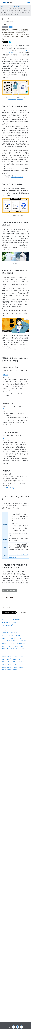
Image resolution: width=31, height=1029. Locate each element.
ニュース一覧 (6, 607)
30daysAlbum (13, 641)
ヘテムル (5, 641)
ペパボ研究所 (23, 641)
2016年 (15, 662)
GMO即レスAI (21, 643)
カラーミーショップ (8, 635)
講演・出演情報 (7, 622)
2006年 (4, 670)
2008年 (15, 667)
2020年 (15, 659)
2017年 (9, 662)
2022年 (4, 659)
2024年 (15, 656)
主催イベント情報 (7, 625)
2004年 (15, 670)
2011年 (21, 664)
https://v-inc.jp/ (10, 488)
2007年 (21, 667)
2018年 (4, 662)
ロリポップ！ (6, 638)
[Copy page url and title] (21, 1027)
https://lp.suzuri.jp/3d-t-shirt (16, 99)
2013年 (9, 664)
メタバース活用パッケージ (9, 649)
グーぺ (4, 643)
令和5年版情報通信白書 (17, 177)
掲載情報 (16, 620)
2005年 (9, 670)
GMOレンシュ (19, 646)
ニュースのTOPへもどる (8, 21)
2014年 (4, 664)
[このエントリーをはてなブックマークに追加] (10, 42)
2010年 (4, 667)
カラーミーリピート (8, 646)
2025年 (9, 656)
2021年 (9, 659)
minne (14, 633)
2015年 (21, 662)
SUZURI (10, 27)
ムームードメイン (17, 638)
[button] (28, 2)
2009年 (9, 667)
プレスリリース (5, 27)
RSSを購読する (23, 612)
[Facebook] (17, 1027)
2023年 (21, 656)
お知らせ (16, 622)
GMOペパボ (6, 633)
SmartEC (21, 649)
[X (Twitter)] (13, 1027)
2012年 (15, 664)
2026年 (4, 656)
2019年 (21, 659)
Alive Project (12, 643)
